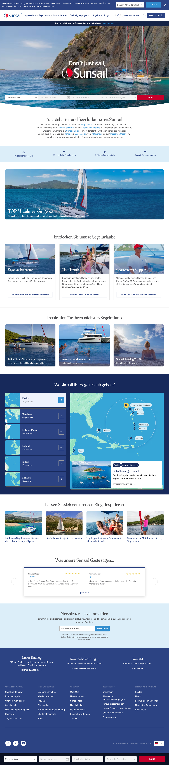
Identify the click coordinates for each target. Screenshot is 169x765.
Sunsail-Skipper (73, 131)
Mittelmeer (97, 134)
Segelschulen (11, 705)
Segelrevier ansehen (123, 484)
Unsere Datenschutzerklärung (117, 708)
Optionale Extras (78, 709)
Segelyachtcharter (13, 692)
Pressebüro (140, 709)
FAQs (40, 718)
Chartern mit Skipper (14, 701)
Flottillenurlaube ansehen (84, 294)
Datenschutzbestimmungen (71, 637)
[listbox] (21, 97)
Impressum (108, 692)
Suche (150, 97)
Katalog (138, 692)
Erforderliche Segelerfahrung (51, 709)
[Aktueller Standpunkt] (159, 743)
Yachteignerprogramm (80, 15)
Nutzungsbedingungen (113, 704)
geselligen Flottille (91, 127)
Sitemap (74, 718)
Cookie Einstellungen (113, 712)
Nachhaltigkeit (77, 705)
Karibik (68, 134)
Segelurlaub (44, 15)
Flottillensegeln (12, 696)
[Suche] (118, 15)
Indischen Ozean (118, 134)
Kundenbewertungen (83, 668)
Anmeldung (102, 628)
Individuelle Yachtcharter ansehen (30, 294)
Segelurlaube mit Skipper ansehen (138, 294)
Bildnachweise (109, 717)
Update (153, 5)
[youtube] (23, 743)
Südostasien (80, 134)
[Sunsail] (13, 15)
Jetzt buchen (108, 23)
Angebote (97, 15)
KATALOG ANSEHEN (30, 670)
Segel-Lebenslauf (13, 718)
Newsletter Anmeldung (146, 705)
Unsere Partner (77, 696)
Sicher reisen (44, 705)
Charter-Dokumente (47, 714)
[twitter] (15, 743)
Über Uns (74, 692)
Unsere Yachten (60, 15)
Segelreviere (30, 15)
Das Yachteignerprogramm (17, 709)
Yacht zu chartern (65, 127)
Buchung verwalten (47, 692)
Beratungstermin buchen (146, 701)
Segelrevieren (88, 124)
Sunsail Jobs (76, 701)
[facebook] (8, 743)
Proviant (41, 701)
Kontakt (136, 668)
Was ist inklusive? (46, 696)
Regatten (9, 714)
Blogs (106, 15)
